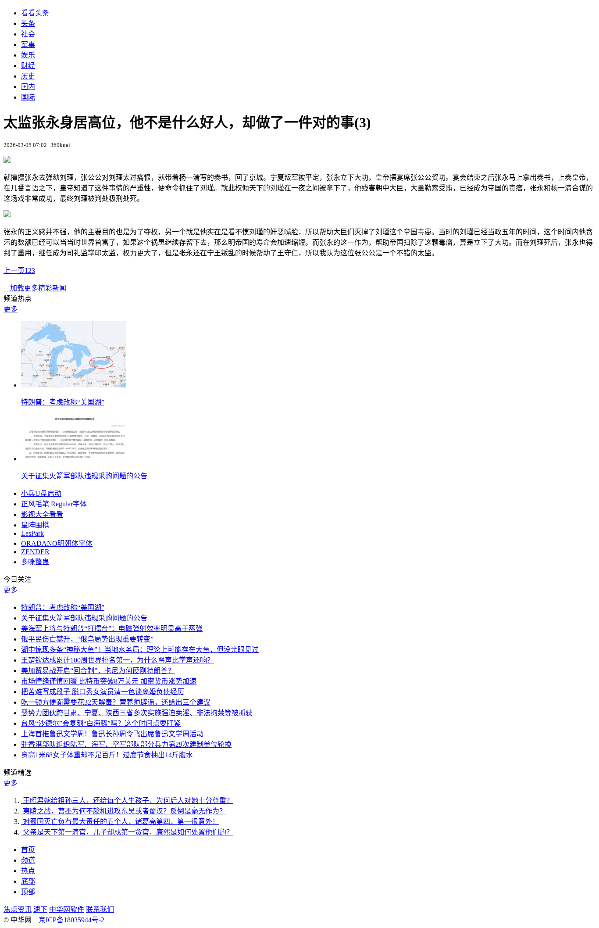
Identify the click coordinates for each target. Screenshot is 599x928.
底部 (28, 881)
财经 (28, 65)
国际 (28, 97)
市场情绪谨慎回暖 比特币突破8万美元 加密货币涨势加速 (108, 681)
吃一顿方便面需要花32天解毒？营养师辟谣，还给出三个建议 (115, 702)
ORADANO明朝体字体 (57, 543)
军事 (28, 44)
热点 (28, 870)
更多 (11, 309)
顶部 (28, 892)
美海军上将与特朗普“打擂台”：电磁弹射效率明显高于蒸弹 (112, 628)
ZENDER (35, 551)
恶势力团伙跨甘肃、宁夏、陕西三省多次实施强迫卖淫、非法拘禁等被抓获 (137, 713)
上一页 (14, 270)
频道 (28, 860)
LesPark (32, 533)
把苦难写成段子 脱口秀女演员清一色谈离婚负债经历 (102, 691)
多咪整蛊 (35, 562)
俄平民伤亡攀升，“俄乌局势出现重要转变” (87, 639)
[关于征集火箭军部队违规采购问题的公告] (73, 458)
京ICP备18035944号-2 (71, 920)
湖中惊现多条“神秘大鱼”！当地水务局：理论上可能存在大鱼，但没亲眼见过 (140, 649)
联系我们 (100, 909)
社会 (28, 34)
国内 (28, 86)
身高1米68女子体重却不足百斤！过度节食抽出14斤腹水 (107, 755)
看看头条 (35, 13)
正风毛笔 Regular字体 (54, 504)
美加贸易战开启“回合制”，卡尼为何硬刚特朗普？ (98, 670)
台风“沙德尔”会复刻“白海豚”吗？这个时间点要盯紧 (101, 723)
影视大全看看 (42, 514)
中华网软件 (66, 909)
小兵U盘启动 (41, 493)
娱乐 (28, 55)
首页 (28, 849)
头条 (28, 23)
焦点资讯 (18, 909)
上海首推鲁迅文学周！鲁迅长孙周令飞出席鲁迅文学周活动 (112, 734)
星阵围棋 (35, 525)
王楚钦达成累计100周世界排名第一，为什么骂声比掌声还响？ (117, 660)
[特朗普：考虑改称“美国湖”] (73, 385)
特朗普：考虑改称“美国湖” (62, 402)
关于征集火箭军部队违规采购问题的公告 (84, 476)
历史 (28, 76)
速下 (40, 909)
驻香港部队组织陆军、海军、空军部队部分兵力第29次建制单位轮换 (126, 744)
